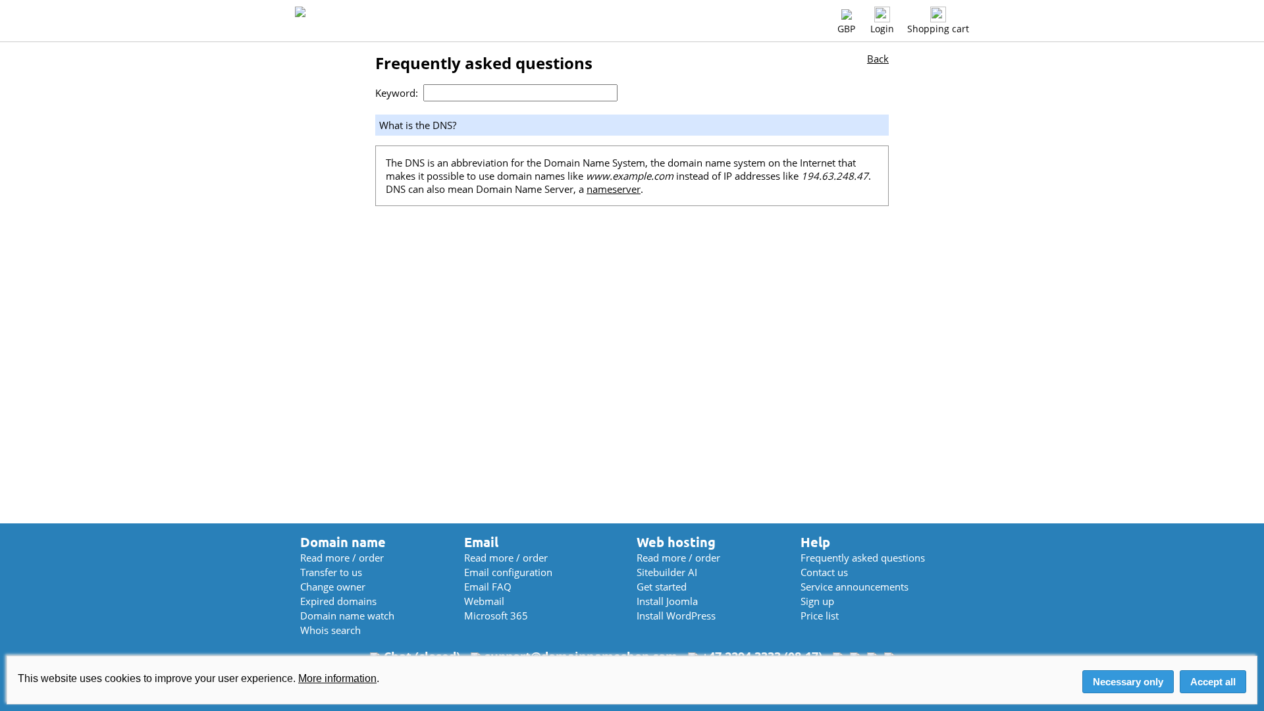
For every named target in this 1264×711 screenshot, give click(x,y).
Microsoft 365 (496, 615)
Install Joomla (667, 601)
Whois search (330, 630)
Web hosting (676, 542)
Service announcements (854, 586)
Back (878, 58)
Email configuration (508, 572)
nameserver (614, 189)
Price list (820, 615)
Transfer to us (331, 572)
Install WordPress (676, 615)
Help (815, 542)
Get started (662, 586)
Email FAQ (488, 586)
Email (481, 542)
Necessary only (1128, 681)
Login (882, 28)
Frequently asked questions (863, 557)
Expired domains (338, 601)
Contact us (824, 572)
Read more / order (342, 557)
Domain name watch (347, 615)
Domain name (343, 542)
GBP (846, 28)
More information (337, 678)
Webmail (484, 601)
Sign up (817, 601)
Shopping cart (938, 28)
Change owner (332, 586)
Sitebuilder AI (667, 572)
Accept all (1213, 681)
